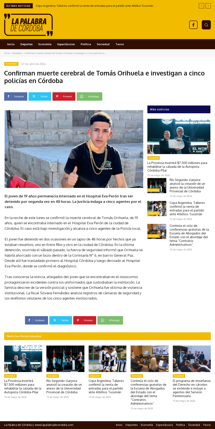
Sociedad (17, 53)
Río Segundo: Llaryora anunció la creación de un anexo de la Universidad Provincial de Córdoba (187, 185)
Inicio (7, 53)
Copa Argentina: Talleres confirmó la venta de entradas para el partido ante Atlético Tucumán (94, 5)
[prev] (201, 5)
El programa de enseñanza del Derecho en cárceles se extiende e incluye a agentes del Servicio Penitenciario (192, 388)
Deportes (154, 212)
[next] (208, 5)
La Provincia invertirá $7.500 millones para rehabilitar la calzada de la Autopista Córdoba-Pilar (177, 166)
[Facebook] (193, 25)
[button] (206, 24)
